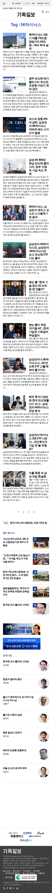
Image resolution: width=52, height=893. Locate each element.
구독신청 (40, 3)
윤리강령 (8, 877)
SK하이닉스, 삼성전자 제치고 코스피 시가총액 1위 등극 (39, 212)
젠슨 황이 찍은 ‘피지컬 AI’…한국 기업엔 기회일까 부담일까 (39, 330)
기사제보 (36, 871)
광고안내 (16, 871)
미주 (33, 3)
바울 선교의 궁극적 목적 (15, 768)
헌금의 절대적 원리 (12, 679)
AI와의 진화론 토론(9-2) (14, 750)
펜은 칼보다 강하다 (12, 732)
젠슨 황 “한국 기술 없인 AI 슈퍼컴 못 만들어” (38, 285)
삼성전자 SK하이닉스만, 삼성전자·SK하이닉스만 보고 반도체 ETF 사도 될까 (39, 251)
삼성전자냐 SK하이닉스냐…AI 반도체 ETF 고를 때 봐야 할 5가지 (39, 364)
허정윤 (6, 753)
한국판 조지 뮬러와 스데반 (16, 604)
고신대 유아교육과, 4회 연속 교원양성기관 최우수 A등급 (16, 542)
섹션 (4, 3)
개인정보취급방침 (12, 873)
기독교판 (18, 3)
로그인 (47, 3)
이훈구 (6, 703)
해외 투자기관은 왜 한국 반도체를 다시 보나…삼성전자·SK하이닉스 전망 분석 (39, 404)
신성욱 (6, 665)
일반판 (27, 3)
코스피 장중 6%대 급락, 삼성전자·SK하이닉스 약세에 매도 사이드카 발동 (39, 126)
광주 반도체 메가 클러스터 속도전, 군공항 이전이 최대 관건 (39, 84)
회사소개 (6, 871)
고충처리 (41, 873)
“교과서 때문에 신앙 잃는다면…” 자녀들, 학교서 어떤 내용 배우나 (16, 558)
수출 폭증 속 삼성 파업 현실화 (38, 474)
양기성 (6, 736)
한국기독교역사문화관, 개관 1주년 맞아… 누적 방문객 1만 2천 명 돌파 (16, 575)
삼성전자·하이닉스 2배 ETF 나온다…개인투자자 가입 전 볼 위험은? (38, 442)
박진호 (6, 682)
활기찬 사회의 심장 (12, 714)
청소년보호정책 (28, 873)
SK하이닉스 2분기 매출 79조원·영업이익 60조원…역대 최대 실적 (38, 41)
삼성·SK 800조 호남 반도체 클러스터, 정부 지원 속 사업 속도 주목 (39, 167)
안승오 (6, 771)
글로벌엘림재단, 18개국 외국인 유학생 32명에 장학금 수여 (16, 591)
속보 (6, 522)
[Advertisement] (26, 805)
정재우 (6, 718)
